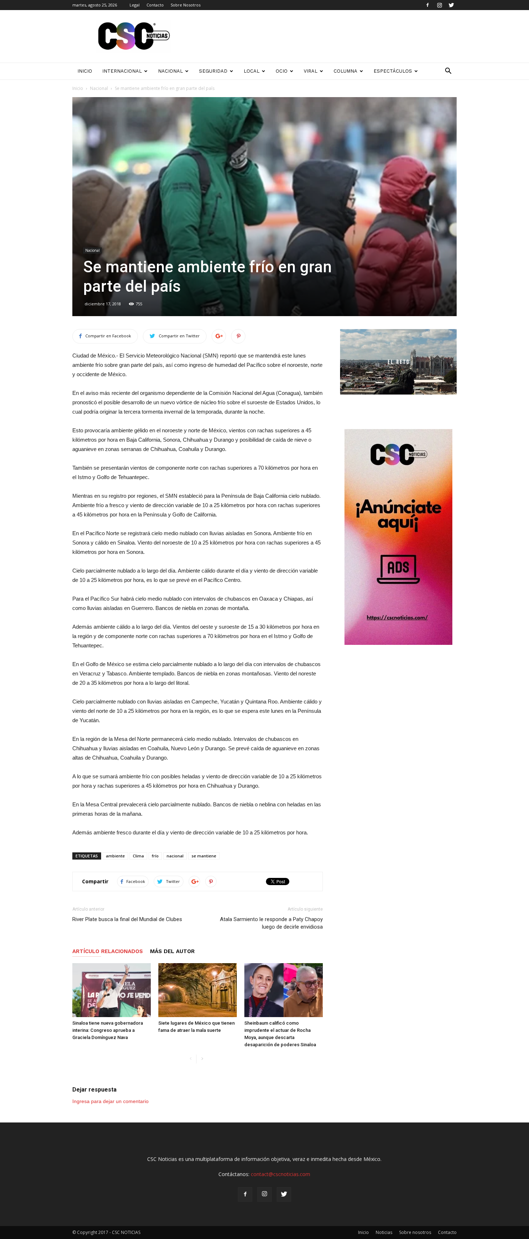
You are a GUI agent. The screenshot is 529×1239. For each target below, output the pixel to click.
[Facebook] (427, 5)
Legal (135, 5)
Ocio (282, 71)
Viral (310, 71)
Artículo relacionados (107, 951)
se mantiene (203, 855)
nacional (175, 855)
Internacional (122, 71)
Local (251, 71)
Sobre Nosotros (185, 5)
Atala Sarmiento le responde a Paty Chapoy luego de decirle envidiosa (271, 923)
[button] (448, 71)
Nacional (170, 71)
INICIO (84, 71)
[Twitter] (451, 5)
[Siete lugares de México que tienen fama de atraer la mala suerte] (197, 990)
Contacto (155, 5)
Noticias (384, 1232)
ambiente (115, 855)
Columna (345, 71)
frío (155, 855)
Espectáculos (393, 71)
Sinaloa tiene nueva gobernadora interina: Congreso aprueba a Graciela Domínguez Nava (107, 1030)
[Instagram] (439, 5)
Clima (138, 855)
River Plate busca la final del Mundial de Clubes (127, 919)
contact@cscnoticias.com (280, 1174)
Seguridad (213, 71)
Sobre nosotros (415, 1232)
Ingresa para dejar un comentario (110, 1101)
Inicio (77, 88)
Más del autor (172, 951)
